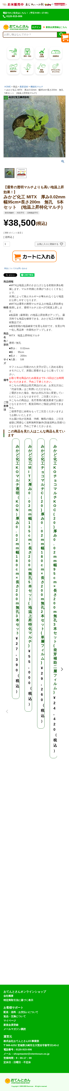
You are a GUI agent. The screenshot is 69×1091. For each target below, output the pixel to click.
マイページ (10, 1020)
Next (61, 669)
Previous (7, 709)
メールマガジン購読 (15, 1029)
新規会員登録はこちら (55, 27)
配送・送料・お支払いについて (21, 1012)
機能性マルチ (36, 86)
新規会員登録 (11, 1024)
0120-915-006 (14, 16)
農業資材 (24, 86)
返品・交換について (15, 1016)
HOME (7, 86)
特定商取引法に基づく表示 (18, 1000)
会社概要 (8, 995)
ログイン (36, 27)
